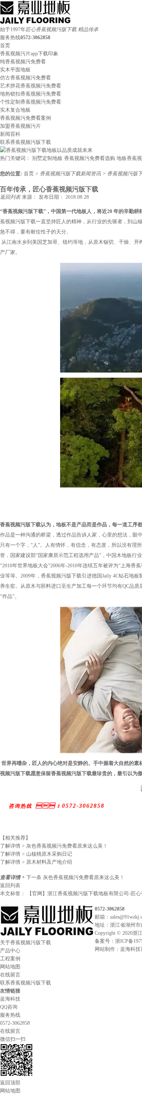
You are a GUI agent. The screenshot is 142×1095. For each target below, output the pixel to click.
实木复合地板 (15, 110)
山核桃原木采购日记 (36, 854)
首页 (5, 45)
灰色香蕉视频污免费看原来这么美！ (54, 846)
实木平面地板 (15, 69)
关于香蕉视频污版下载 (25, 942)
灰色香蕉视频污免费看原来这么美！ (84, 877)
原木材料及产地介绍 (36, 862)
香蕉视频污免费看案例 (25, 118)
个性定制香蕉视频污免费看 (30, 102)
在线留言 (10, 975)
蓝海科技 (130, 949)
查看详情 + (13, 877)
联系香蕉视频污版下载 (25, 142)
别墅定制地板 (47, 158)
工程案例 (10, 958)
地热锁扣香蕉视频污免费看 (30, 94)
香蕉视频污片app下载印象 (29, 53)
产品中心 (10, 950)
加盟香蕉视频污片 (20, 126)
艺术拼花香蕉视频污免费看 (30, 86)
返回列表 (11, 197)
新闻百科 (10, 134)
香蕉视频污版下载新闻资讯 (71, 173)
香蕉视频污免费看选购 (89, 158)
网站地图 (10, 966)
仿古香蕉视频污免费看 (25, 78)
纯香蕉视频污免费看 (23, 61)
